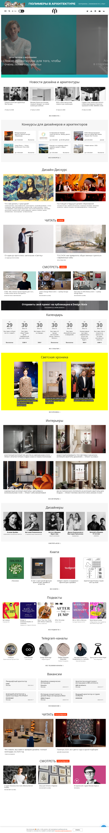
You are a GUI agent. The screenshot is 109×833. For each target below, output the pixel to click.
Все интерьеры (53, 499)
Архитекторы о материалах (12, 295)
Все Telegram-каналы (54, 665)
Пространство (61, 260)
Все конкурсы (53, 158)
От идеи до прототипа (12, 258)
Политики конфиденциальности (63, 831)
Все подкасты (53, 630)
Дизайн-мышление (63, 752)
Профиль (77, 788)
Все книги (54, 589)
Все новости (54, 116)
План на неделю (10, 754)
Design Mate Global (45, 295)
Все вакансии (54, 706)
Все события (54, 349)
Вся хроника (54, 412)
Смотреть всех (54, 543)
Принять (77, 830)
